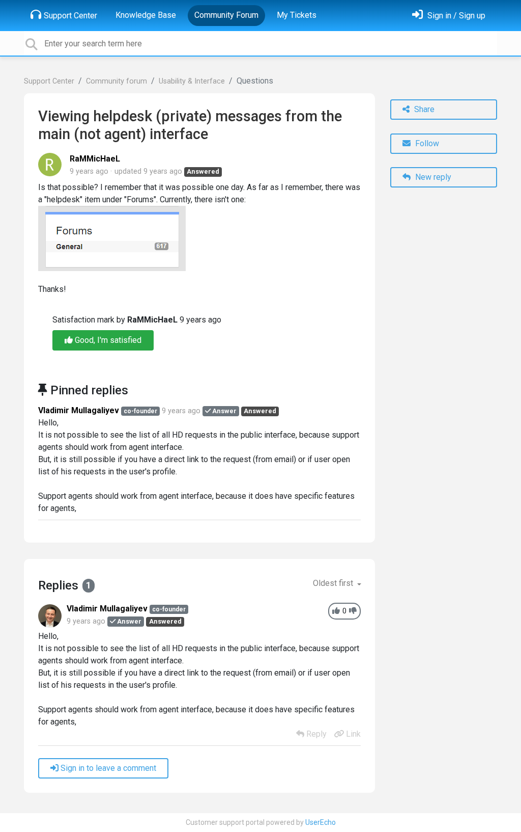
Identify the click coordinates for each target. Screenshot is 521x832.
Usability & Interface (192, 81)
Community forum (116, 81)
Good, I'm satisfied (107, 340)
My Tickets (296, 15)
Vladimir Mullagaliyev (78, 410)
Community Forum (226, 15)
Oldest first (334, 583)
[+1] (336, 611)
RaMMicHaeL (95, 159)
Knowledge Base (145, 15)
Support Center (70, 15)
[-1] (353, 611)
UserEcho (320, 822)
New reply (432, 177)
